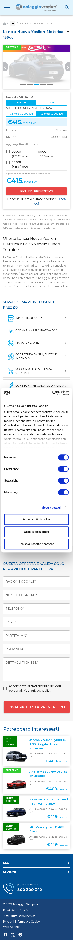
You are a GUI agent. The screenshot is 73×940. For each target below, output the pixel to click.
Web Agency (11, 927)
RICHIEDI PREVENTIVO (36, 191)
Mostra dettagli (52, 507)
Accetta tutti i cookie (36, 519)
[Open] (66, 649)
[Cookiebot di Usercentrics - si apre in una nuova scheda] (52, 392)
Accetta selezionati (36, 531)
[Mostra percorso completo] (12, 23)
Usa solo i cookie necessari (37, 544)
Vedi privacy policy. (37, 690)
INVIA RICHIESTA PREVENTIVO (36, 707)
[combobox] (34, 649)
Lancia (22, 23)
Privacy (8, 921)
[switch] (63, 469)
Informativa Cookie (27, 921)
